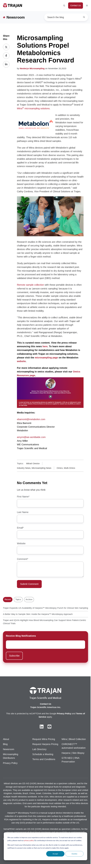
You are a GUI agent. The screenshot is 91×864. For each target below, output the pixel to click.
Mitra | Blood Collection (74, 739)
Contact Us (75, 5)
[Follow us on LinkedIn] (41, 726)
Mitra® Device (33, 463)
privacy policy (29, 840)
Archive (29, 599)
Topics (18, 599)
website (21, 361)
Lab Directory (39, 749)
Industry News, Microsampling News (34, 468)
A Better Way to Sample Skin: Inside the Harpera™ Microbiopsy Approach (38, 614)
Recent (8, 599)
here (45, 346)
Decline (74, 854)
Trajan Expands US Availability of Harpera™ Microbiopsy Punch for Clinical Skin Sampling (45, 608)
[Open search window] (64, 5)
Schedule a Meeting (42, 754)
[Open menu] (87, 5)
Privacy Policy (10, 763)
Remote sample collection (30, 284)
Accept (55, 854)
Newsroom (8, 749)
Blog (5, 744)
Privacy (61, 713)
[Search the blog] (84, 17)
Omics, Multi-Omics (66, 468)
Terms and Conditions (43, 759)
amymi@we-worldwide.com (31, 437)
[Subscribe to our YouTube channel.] (49, 726)
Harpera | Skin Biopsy (73, 753)
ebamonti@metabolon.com (31, 419)
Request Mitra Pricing (43, 739)
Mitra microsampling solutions (33, 108)
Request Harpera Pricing (45, 744)
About (6, 739)
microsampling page (46, 357)
